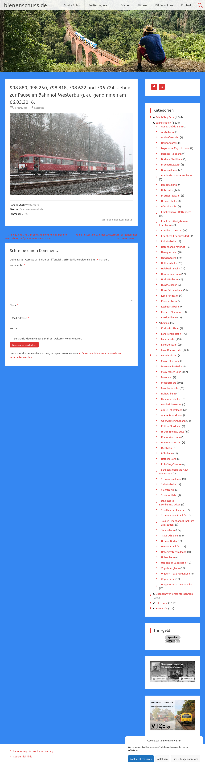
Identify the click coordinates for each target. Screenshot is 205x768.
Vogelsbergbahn (170, 568)
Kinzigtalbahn (169, 317)
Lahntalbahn (168, 339)
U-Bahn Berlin (169, 540)
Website (14, 327)
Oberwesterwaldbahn (32, 209)
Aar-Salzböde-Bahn (172, 126)
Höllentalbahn (169, 262)
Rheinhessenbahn (171, 442)
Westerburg (32, 204)
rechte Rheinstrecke (172, 431)
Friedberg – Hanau (171, 230)
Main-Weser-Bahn (171, 371)
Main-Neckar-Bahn (171, 366)
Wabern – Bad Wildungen (175, 573)
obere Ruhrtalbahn (171, 415)
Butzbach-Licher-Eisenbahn (176, 175)
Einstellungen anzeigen (185, 758)
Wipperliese (168, 578)
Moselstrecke (168, 382)
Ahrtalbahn (167, 131)
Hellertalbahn (168, 257)
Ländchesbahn (169, 344)
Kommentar (17, 265)
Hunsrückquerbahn (172, 290)
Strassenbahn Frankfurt (174, 515)
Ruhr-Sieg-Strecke (171, 464)
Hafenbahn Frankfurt (173, 246)
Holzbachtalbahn (170, 268)
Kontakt (186, 5)
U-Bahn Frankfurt (171, 546)
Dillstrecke (167, 190)
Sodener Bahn (169, 495)
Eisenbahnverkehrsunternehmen (174, 593)
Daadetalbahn (169, 184)
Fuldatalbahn (168, 241)
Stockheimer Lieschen (173, 509)
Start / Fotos (72, 5)
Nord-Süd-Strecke (171, 404)
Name (14, 304)
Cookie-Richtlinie (22, 756)
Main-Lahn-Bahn (170, 360)
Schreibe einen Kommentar (117, 219)
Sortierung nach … (101, 5)
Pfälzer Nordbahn (171, 426)
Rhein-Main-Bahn (171, 436)
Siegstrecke (167, 489)
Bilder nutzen (164, 5)
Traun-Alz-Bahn (170, 535)
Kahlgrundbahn (169, 295)
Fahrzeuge (162, 602)
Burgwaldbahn (169, 169)
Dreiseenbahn (169, 200)
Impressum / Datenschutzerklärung (33, 750)
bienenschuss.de (25, 5)
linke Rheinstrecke (171, 349)
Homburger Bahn (171, 273)
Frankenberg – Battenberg (176, 211)
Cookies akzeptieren (141, 758)
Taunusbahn (168, 530)
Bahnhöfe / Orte (165, 117)
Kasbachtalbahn (170, 306)
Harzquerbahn (169, 252)
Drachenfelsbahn (170, 195)
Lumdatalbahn (169, 355)
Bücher (125, 5)
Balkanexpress (169, 142)
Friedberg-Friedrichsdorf (175, 235)
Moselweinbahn (170, 388)
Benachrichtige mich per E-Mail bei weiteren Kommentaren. (48, 338)
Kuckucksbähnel (170, 328)
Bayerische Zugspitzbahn (175, 148)
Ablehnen (162, 758)
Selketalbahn (168, 484)
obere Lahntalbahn (171, 409)
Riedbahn (166, 447)
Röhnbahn (167, 453)
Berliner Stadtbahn (172, 159)
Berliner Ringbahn (171, 153)
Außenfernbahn (170, 137)
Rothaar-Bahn (168, 458)
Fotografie (162, 608)
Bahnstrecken (163, 122)
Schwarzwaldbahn (171, 478)
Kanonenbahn (169, 301)
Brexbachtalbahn (170, 164)
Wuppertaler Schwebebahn (176, 584)
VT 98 (25, 213)
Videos (142, 5)
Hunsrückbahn (169, 284)
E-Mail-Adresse (19, 317)
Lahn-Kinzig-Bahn (171, 333)
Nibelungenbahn (170, 398)
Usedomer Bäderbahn (173, 562)
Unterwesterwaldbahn (173, 551)
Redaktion (39, 107)
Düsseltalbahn (169, 206)
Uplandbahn (168, 557)
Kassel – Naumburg (172, 311)
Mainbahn (166, 377)
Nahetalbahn (168, 393)
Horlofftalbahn (169, 279)
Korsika (165, 322)
